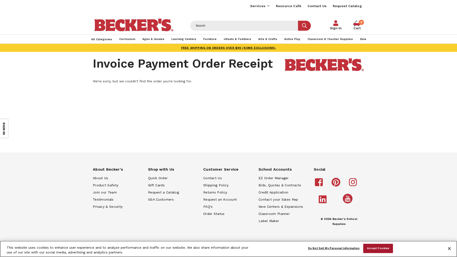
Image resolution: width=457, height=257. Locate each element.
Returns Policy (215, 192)
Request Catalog (347, 6)
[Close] (449, 248)
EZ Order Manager (273, 178)
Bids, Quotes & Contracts (279, 185)
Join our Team (105, 192)
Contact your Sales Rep (278, 199)
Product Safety (105, 185)
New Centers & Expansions (280, 206)
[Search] (304, 26)
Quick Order (158, 178)
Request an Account (220, 199)
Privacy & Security (108, 206)
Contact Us (317, 6)
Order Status (214, 214)
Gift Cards (156, 185)
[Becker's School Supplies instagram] (353, 184)
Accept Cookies (378, 248)
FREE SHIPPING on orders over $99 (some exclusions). (228, 47)
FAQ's (208, 206)
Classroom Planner (274, 214)
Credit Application (273, 192)
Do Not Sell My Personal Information (333, 248)
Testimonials (103, 199)
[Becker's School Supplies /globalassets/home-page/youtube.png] (348, 203)
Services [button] (257, 6)
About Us (100, 178)
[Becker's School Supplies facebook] (319, 184)
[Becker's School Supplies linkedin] (323, 201)
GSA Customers (161, 199)
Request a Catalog (163, 192)
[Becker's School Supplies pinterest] (337, 184)
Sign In (336, 28)
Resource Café (289, 6)
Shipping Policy (216, 185)
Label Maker (268, 221)
